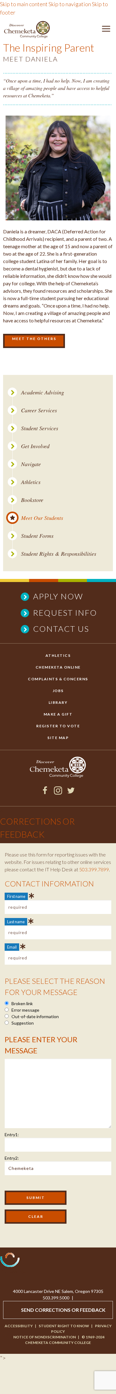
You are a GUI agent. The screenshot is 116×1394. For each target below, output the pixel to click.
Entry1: (12, 1134)
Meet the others (34, 338)
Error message (25, 1010)
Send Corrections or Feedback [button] (63, 1310)
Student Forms (37, 535)
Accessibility (19, 1326)
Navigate (31, 464)
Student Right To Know (64, 1326)
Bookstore (32, 500)
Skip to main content (24, 4)
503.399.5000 (56, 1297)
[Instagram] (58, 792)
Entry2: (12, 1158)
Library (58, 702)
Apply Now (58, 596)
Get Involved (35, 446)
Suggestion (22, 1023)
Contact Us (61, 629)
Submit (35, 1197)
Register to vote (58, 726)
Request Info (65, 613)
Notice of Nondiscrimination (44, 1337)
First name (16, 896)
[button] (106, 30)
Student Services (39, 428)
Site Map (58, 737)
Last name (16, 921)
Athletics (31, 482)
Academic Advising (42, 392)
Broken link (22, 1003)
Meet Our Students (42, 517)
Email (12, 947)
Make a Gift (58, 714)
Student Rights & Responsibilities (58, 553)
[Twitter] (71, 792)
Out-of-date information (35, 1016)
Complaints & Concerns (58, 679)
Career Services (39, 410)
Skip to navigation (70, 4)
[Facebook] (45, 792)
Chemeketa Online (58, 667)
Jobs (58, 690)
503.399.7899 (94, 869)
